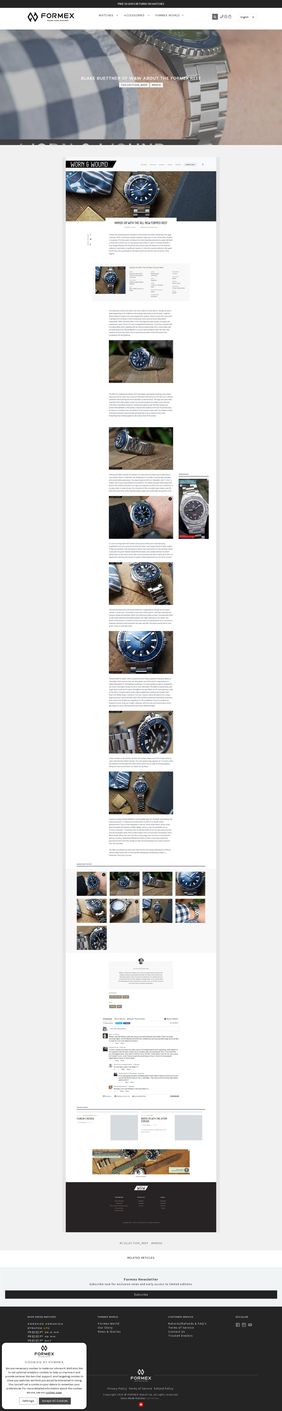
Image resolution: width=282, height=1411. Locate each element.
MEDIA (156, 85)
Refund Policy (163, 1388)
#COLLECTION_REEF (134, 1243)
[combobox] (247, 17)
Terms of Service (181, 1327)
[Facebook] (238, 1325)
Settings (28, 1401)
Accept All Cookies (55, 1401)
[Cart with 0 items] (230, 17)
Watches (107, 15)
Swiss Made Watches (133, 1398)
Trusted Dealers (180, 1335)
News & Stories (109, 1331)
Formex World (168, 15)
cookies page (53, 1392)
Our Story (105, 1327)
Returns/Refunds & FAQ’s (187, 1323)
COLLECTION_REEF (134, 85)
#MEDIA (156, 1243)
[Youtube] (250, 1325)
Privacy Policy (117, 1388)
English (245, 17)
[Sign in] (222, 17)
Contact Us (176, 1331)
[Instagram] (244, 1325)
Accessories (135, 15)
